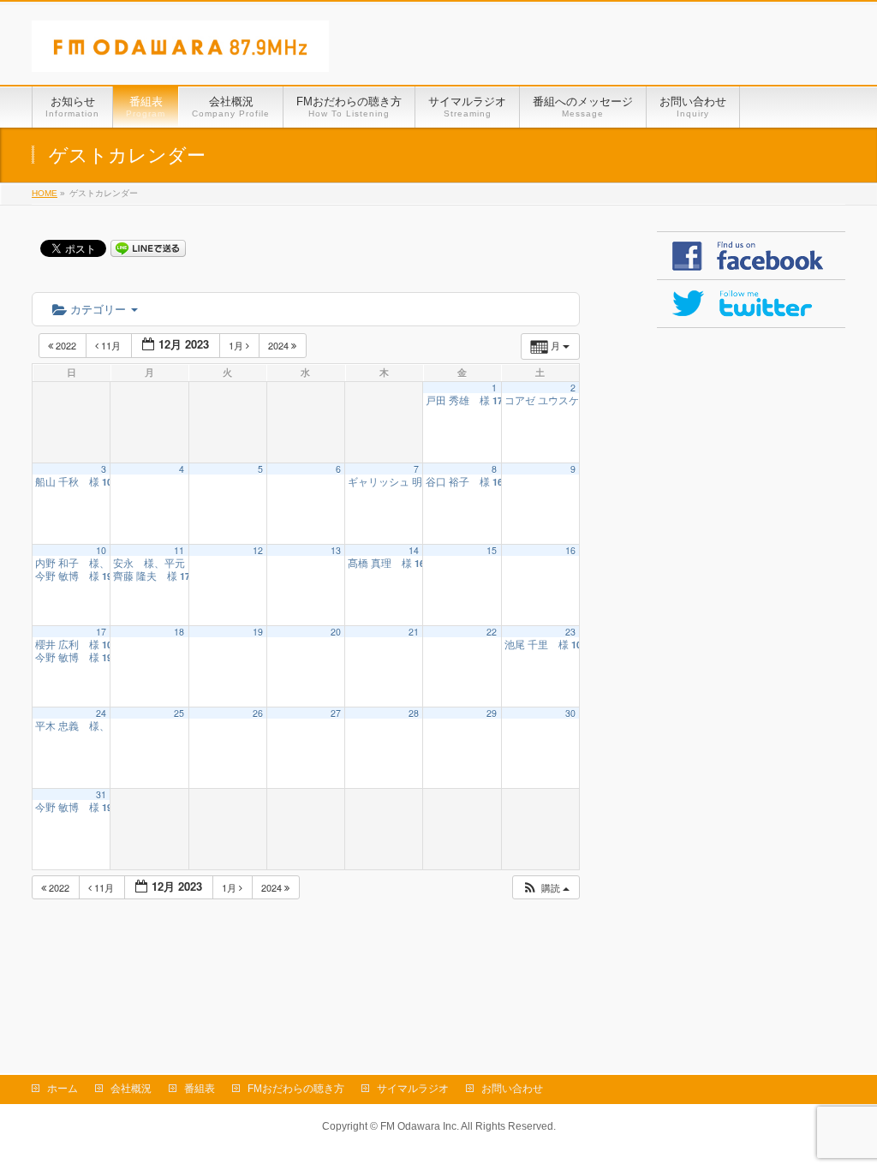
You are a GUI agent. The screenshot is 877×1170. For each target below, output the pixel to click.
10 (101, 550)
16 (570, 550)
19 (258, 631)
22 (491, 631)
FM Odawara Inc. (419, 1126)
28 (414, 713)
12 (258, 550)
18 (179, 631)
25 (179, 713)
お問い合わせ (512, 1089)
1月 (237, 345)
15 (491, 550)
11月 (110, 345)
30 (570, 713)
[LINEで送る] (148, 247)
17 (101, 631)
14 (414, 550)
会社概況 (131, 1089)
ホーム (62, 1089)
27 (336, 713)
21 (414, 631)
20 (336, 631)
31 (101, 794)
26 (258, 713)
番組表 (199, 1089)
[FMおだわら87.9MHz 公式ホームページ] (180, 52)
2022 (66, 345)
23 (570, 631)
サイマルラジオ (413, 1089)
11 (179, 550)
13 (336, 550)
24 (101, 713)
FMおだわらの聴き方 (296, 1089)
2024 (279, 345)
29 (491, 713)
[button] (545, 887)
